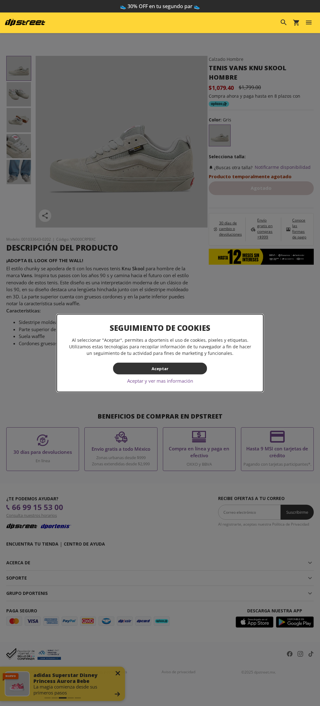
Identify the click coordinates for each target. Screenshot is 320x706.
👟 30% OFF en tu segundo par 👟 (160, 6)
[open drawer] (308, 22)
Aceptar (160, 368)
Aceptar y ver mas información (160, 381)
